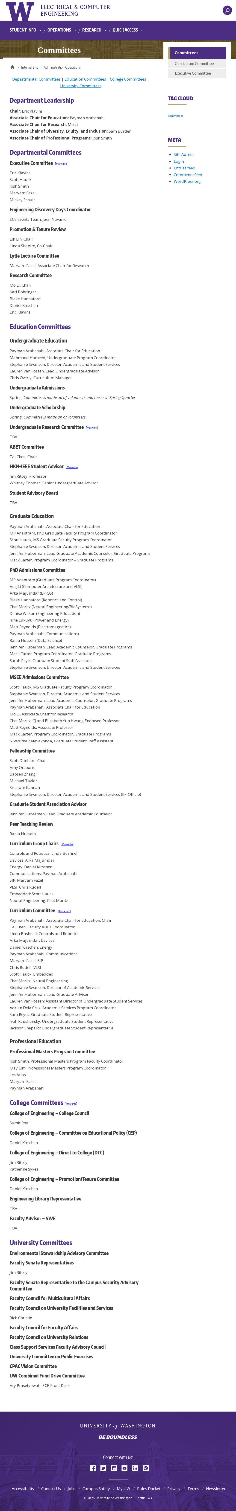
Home (12, 66)
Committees (175, 115)
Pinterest (147, 1468)
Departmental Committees (36, 79)
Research (91, 29)
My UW (123, 1488)
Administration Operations (62, 67)
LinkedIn (137, 1468)
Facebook (94, 1468)
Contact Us (51, 1488)
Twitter (105, 1468)
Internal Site (29, 67)
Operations (59, 29)
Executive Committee (193, 73)
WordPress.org (187, 181)
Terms (193, 1488)
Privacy (173, 1488)
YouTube (126, 1468)
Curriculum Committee (194, 63)
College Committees (128, 79)
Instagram (116, 1468)
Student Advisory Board (34, 493)
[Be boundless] (118, 1437)
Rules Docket (148, 1488)
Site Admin (184, 154)
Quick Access (125, 29)
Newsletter (216, 1488)
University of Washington (25, 10)
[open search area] (227, 10)
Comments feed (188, 174)
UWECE (80, 10)
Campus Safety (96, 1488)
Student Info (23, 29)
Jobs (72, 1488)
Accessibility (23, 1488)
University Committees (80, 85)
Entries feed (184, 168)
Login (179, 161)
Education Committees (85, 79)
